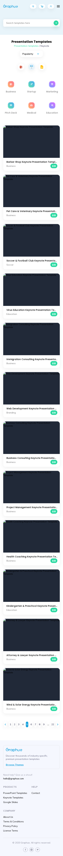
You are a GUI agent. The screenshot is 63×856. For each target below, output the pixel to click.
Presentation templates (26, 45)
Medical (31, 112)
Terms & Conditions (13, 821)
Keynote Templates (13, 797)
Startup (31, 91)
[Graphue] (10, 6)
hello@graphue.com (13, 778)
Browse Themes (15, 764)
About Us (8, 816)
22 (52, 724)
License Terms (10, 830)
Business (11, 91)
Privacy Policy (10, 826)
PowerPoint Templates (15, 793)
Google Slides (10, 802)
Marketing (52, 91)
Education (52, 112)
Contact (36, 793)
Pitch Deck (11, 112)
